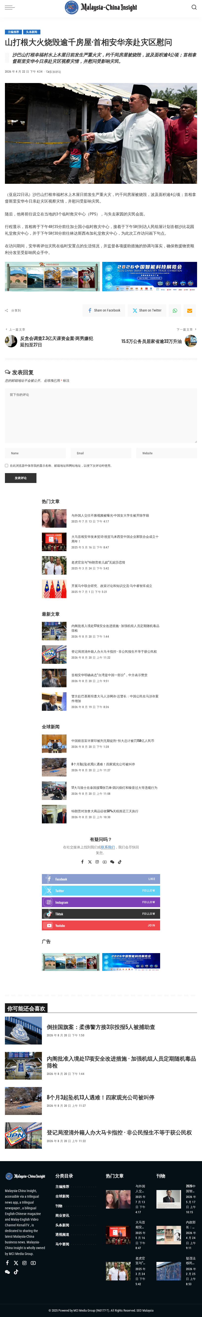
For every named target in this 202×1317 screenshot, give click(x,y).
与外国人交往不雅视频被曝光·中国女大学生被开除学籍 (110, 515)
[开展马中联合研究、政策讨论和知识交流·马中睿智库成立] (54, 589)
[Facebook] (82, 862)
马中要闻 (62, 1244)
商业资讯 (62, 1215)
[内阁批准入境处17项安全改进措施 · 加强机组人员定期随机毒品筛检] (54, 631)
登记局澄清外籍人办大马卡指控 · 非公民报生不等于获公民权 (114, 651)
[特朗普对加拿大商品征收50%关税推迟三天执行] (54, 814)
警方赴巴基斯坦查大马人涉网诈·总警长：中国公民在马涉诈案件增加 (115, 698)
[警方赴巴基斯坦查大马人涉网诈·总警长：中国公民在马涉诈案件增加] (54, 701)
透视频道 (62, 1234)
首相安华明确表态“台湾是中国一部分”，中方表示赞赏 (109, 674)
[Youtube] (101, 925)
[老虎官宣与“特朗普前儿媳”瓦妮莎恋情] (54, 565)
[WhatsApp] (175, 310)
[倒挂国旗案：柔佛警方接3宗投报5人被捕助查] (23, 1031)
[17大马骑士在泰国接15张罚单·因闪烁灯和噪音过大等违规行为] (54, 790)
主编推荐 (13, 32)
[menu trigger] (11, 7)
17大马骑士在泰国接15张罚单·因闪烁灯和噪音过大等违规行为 (114, 787)
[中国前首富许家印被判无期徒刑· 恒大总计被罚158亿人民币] (54, 743)
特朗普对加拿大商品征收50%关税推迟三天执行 (104, 810)
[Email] (190, 310)
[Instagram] (97, 862)
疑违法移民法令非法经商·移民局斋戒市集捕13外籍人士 (191, 1260)
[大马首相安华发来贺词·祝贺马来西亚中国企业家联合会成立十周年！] (54, 542)
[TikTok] (119, 862)
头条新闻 (31, 32)
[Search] (194, 7)
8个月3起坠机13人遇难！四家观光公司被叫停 (103, 763)
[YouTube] (104, 862)
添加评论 (55, 72)
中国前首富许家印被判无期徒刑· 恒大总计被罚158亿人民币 (112, 740)
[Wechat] (112, 862)
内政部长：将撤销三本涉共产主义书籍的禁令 (191, 1224)
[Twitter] (90, 862)
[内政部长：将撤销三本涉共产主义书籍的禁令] (168, 1235)
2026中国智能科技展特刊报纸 (191, 1188)
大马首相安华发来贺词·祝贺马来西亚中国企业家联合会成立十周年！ (115, 539)
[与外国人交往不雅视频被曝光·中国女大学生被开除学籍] (54, 518)
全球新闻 (62, 1196)
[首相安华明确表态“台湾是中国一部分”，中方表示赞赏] (54, 678)
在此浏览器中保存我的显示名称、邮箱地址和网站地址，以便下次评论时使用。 (61, 465)
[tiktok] (101, 914)
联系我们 (108, 847)
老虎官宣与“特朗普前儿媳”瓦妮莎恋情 (98, 562)
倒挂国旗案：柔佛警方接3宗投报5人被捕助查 (101, 1026)
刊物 (58, 1205)
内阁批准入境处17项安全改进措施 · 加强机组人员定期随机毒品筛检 (115, 628)
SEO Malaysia (144, 1310)
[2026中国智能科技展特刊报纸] (168, 1199)
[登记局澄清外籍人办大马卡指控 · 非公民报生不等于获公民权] (54, 654)
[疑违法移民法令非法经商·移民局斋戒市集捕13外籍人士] (168, 1271)
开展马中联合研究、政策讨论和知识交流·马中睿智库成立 (111, 585)
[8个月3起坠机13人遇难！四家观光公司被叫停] (54, 767)
